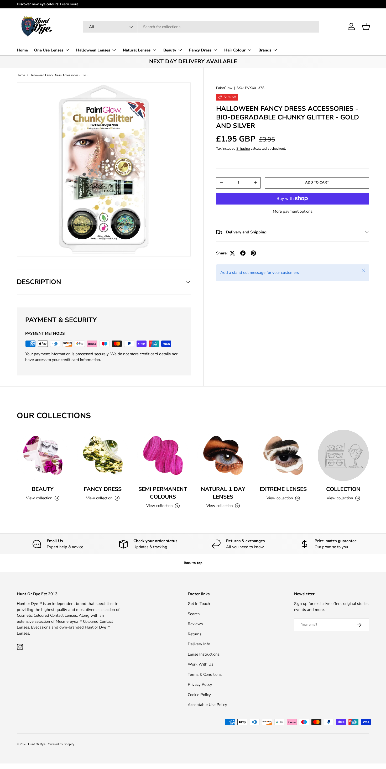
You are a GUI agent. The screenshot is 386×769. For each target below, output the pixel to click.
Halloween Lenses (93, 50)
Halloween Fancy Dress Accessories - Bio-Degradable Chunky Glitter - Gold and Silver (59, 75)
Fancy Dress (200, 50)
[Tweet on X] (232, 253)
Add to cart (317, 182)
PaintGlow (224, 88)
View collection (340, 498)
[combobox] (201, 27)
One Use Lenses (48, 50)
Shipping (243, 148)
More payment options (292, 211)
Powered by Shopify (60, 744)
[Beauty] (42, 455)
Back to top (193, 563)
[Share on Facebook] (243, 253)
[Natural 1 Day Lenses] (223, 455)
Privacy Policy (200, 684)
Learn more (69, 4)
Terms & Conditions (205, 674)
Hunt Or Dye (36, 744)
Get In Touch (199, 603)
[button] (366, 26)
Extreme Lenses (283, 489)
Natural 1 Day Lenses (223, 492)
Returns (194, 634)
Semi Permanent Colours (162, 492)
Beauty (169, 50)
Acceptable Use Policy (207, 704)
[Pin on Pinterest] (253, 253)
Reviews (195, 623)
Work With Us (200, 664)
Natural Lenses (136, 50)
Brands (264, 50)
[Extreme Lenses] (283, 455)
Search (194, 613)
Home (22, 50)
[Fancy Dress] (102, 455)
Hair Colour (235, 50)
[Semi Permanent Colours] (163, 455)
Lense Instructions (204, 654)
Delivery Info (199, 644)
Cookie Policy (199, 694)
